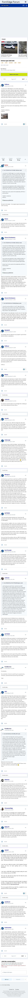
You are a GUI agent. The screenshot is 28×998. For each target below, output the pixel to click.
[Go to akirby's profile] (2, 166)
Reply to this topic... (8, 972)
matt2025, (5, 56)
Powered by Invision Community (14, 996)
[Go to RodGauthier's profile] (2, 928)
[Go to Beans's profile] (2, 219)
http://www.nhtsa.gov (15, 884)
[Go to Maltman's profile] (2, 780)
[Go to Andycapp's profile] (2, 440)
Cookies (17, 989)
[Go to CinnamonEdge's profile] (2, 809)
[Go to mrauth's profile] (2, 419)
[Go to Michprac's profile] (2, 475)
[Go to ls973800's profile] (2, 514)
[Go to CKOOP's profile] (2, 851)
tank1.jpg (11, 200)
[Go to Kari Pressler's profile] (2, 551)
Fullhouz (4, 68)
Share (7, 979)
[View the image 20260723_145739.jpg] (9, 47)
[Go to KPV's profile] (2, 692)
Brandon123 (22, 56)
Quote (5, 124)
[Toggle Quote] (3, 170)
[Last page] (26, 79)
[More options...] (25, 85)
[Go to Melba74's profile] (2, 827)
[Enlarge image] (5, 200)
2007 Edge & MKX (11, 70)
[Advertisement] (14, 22)
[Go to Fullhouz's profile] (2, 85)
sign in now (7, 964)
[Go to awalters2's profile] (2, 902)
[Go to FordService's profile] (2, 667)
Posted (9, 86)
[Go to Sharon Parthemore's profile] (2, 238)
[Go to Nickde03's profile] (2, 331)
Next (23, 79)
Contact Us (11, 989)
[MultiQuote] (2, 124)
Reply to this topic (14, 74)
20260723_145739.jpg (6, 55)
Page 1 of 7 (13, 79)
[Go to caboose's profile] (2, 400)
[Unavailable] (4, 116)
